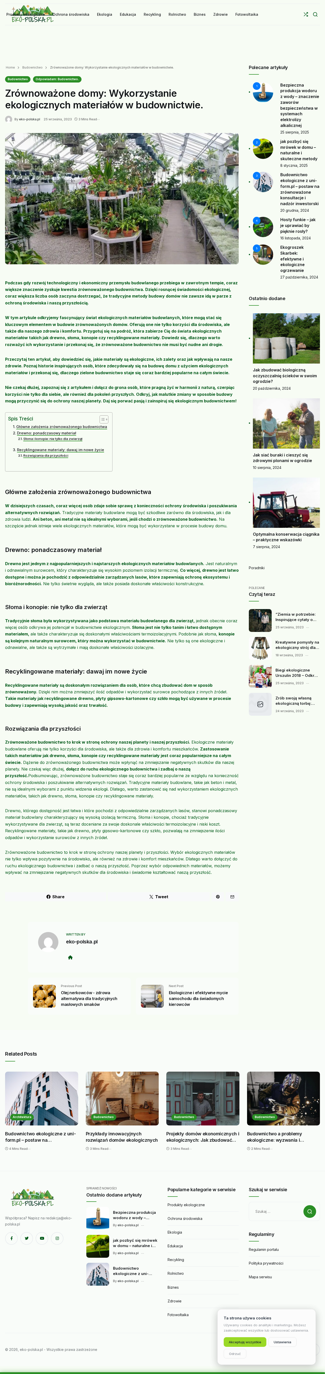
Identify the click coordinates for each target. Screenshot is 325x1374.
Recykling (176, 1259)
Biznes (173, 1287)
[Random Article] (306, 14)
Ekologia (175, 1232)
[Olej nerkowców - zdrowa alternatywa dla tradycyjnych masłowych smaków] (44, 996)
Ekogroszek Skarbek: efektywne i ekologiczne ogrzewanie (292, 259)
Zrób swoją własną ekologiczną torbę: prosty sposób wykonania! (293, 701)
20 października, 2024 (272, 388)
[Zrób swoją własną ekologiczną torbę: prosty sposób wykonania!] (260, 704)
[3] (263, 181)
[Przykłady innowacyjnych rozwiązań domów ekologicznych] (122, 1098)
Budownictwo (32, 67)
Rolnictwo (176, 1273)
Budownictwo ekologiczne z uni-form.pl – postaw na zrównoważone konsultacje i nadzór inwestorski (40, 1137)
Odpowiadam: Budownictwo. (57, 79)
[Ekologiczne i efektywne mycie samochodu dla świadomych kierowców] (152, 996)
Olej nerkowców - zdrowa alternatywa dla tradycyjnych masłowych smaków (89, 998)
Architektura (22, 1117)
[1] (263, 92)
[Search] (315, 14)
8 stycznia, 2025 (294, 165)
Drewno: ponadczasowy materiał (46, 433)
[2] (263, 148)
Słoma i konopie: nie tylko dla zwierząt (53, 439)
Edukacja (175, 1246)
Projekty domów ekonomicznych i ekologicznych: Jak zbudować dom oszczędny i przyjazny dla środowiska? (202, 1137)
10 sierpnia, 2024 (267, 467)
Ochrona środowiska (185, 1218)
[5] (263, 254)
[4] (263, 226)
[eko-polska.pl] (9, 119)
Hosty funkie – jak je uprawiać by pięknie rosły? (298, 225)
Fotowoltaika (178, 1315)
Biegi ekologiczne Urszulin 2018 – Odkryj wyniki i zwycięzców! (296, 673)
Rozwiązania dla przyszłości (45, 455)
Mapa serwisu (260, 1277)
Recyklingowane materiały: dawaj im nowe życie (60, 450)
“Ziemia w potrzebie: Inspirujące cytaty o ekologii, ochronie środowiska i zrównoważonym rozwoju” (295, 617)
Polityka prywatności (266, 1263)
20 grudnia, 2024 (294, 210)
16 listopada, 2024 (295, 238)
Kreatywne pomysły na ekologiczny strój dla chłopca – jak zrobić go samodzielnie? (297, 645)
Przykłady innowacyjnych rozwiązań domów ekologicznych (122, 1137)
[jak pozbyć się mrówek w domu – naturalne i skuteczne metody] (97, 1246)
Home (10, 67)
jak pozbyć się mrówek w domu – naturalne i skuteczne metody (135, 1243)
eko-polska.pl (29, 119)
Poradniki (257, 568)
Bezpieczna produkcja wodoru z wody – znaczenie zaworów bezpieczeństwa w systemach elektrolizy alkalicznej (134, 1215)
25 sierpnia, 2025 (294, 132)
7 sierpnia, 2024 (266, 547)
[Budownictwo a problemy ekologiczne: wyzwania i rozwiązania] (283, 1098)
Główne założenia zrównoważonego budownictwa (61, 426)
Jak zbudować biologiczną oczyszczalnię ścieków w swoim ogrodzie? (285, 375)
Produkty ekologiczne (186, 1205)
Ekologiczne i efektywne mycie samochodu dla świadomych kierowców (198, 998)
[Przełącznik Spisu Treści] (101, 419)
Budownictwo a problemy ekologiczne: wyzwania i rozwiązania (274, 1137)
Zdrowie (175, 1301)
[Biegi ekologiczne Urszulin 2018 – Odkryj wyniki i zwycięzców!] (260, 676)
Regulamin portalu (264, 1249)
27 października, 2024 (299, 277)
